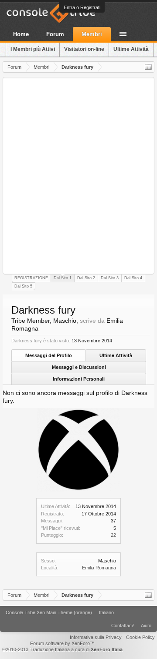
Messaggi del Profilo (48, 355)
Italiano (106, 612)
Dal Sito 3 (110, 278)
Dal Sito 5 (23, 286)
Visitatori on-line (84, 49)
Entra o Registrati (82, 7)
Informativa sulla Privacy (96, 637)
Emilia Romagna (99, 567)
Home (21, 34)
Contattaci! (122, 625)
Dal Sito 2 (86, 278)
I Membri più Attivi (32, 49)
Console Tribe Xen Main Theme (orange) (49, 612)
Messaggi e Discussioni (79, 367)
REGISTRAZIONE (31, 278)
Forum (55, 34)
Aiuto (146, 625)
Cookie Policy (140, 637)
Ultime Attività (115, 355)
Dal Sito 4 (133, 278)
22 (113, 535)
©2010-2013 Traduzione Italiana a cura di (62, 649)
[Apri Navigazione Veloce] (148, 67)
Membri (92, 34)
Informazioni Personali (79, 378)
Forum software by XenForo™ (62, 643)
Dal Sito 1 (63, 278)
